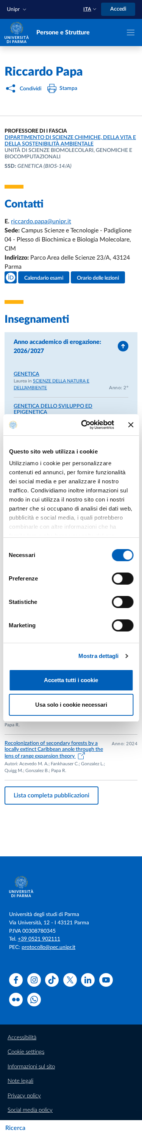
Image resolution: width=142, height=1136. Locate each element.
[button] (17, 10)
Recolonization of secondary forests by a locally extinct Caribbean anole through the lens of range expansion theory (54, 750)
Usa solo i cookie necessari (71, 704)
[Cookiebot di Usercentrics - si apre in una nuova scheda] (84, 425)
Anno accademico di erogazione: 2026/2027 (57, 346)
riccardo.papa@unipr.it (41, 221)
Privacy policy (24, 1096)
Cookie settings (26, 1052)
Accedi (118, 9)
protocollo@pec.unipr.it (48, 947)
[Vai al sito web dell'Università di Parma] (17, 32)
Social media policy (30, 1110)
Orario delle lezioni (98, 278)
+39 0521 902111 (39, 939)
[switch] (122, 579)
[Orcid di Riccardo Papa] (11, 277)
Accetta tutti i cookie (71, 680)
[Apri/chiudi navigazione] (130, 32)
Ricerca (15, 1128)
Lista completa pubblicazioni (51, 795)
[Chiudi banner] (130, 424)
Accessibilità (22, 1037)
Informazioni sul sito (31, 1066)
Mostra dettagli (98, 656)
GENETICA (26, 374)
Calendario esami (43, 278)
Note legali (20, 1081)
